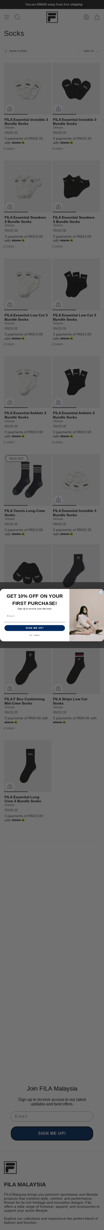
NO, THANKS (35, 635)
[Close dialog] (100, 592)
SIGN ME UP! (35, 628)
